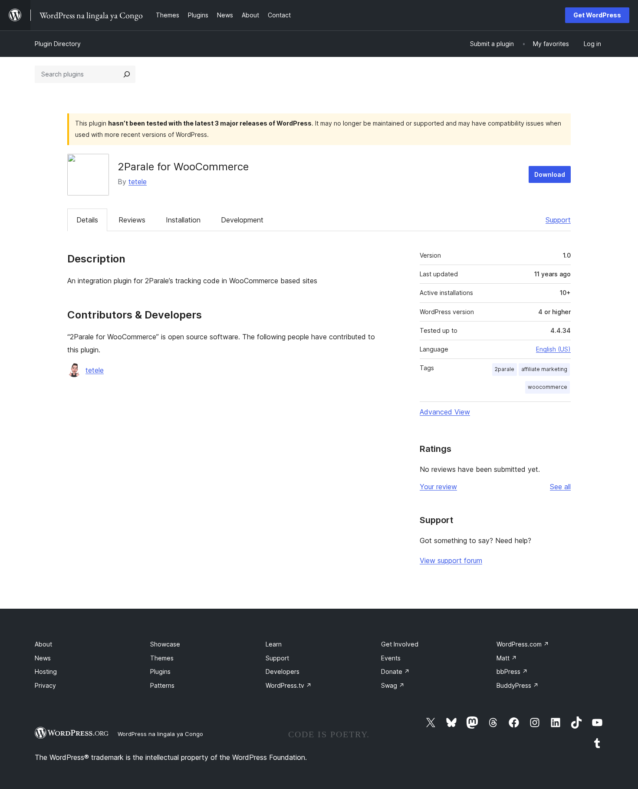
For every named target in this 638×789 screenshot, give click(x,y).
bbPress (512, 671)
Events (391, 658)
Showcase (165, 644)
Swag (393, 685)
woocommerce (547, 387)
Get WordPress (597, 15)
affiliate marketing (544, 369)
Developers (282, 671)
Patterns (162, 685)
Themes (162, 658)
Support (558, 219)
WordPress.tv (289, 685)
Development (242, 219)
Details (87, 219)
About (43, 644)
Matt (507, 658)
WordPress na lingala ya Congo (160, 733)
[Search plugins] (126, 74)
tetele (137, 181)
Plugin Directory (58, 43)
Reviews (131, 219)
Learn (274, 644)
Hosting (46, 671)
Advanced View (445, 412)
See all (560, 486)
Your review (438, 486)
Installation (183, 219)
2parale (504, 369)
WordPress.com (523, 644)
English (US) (553, 349)
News (43, 658)
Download (549, 174)
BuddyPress (518, 685)
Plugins (160, 671)
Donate (395, 671)
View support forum (451, 560)
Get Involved (399, 644)
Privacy (45, 685)
